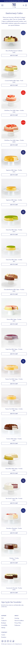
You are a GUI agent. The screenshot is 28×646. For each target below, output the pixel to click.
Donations (3, 637)
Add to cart (14, 55)
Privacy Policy (18, 623)
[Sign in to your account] (23, 5)
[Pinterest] (8, 641)
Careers (3, 635)
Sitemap (3, 627)
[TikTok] (13, 641)
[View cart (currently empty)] (26, 5)
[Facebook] (5, 641)
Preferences (17, 625)
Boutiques (3, 623)
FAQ (2, 618)
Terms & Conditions (19, 620)
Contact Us (4, 620)
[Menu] (2, 5)
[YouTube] (11, 641)
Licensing (17, 618)
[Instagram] (2, 641)
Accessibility (4, 625)
